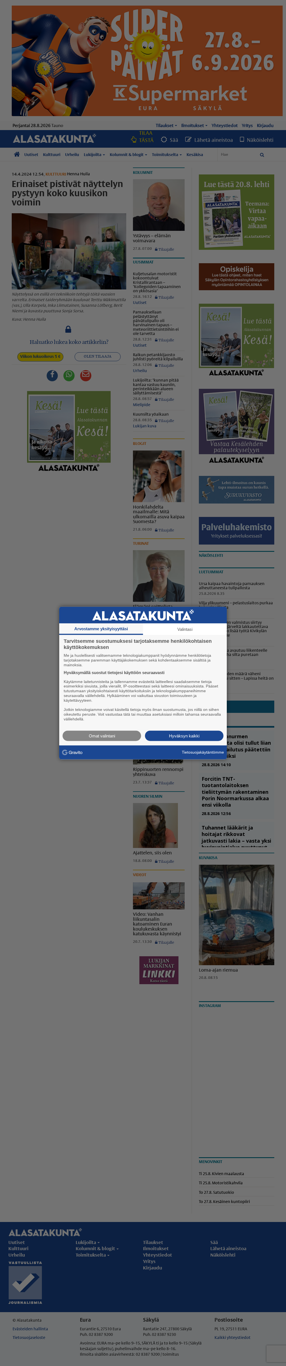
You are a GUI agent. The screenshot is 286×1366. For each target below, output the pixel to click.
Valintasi (184, 629)
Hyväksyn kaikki (184, 735)
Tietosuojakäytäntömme (203, 752)
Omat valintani (102, 735)
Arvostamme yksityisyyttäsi (101, 628)
